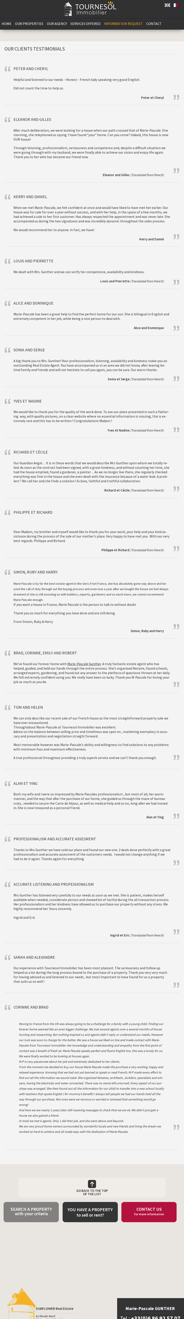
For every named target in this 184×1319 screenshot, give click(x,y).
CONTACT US (149, 1211)
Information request (123, 23)
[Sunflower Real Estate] (90, 8)
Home (6, 23)
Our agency (57, 23)
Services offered (85, 23)
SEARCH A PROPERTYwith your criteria (31, 1211)
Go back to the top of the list (92, 1192)
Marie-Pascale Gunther (84, 664)
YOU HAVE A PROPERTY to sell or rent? (90, 1212)
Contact (154, 23)
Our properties (29, 23)
